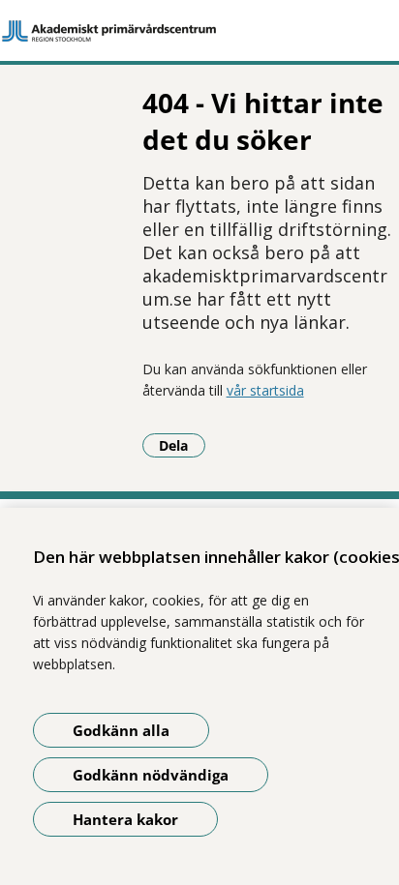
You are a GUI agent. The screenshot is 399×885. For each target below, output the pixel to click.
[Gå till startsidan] (199, 31)
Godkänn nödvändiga (151, 774)
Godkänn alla (121, 730)
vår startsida (265, 390)
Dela (182, 445)
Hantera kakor (125, 819)
